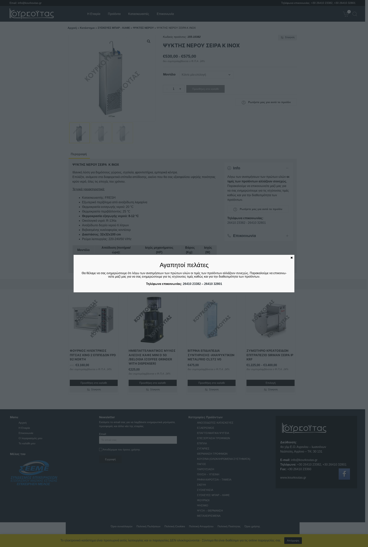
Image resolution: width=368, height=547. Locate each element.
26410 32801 (213, 283)
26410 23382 (192, 283)
